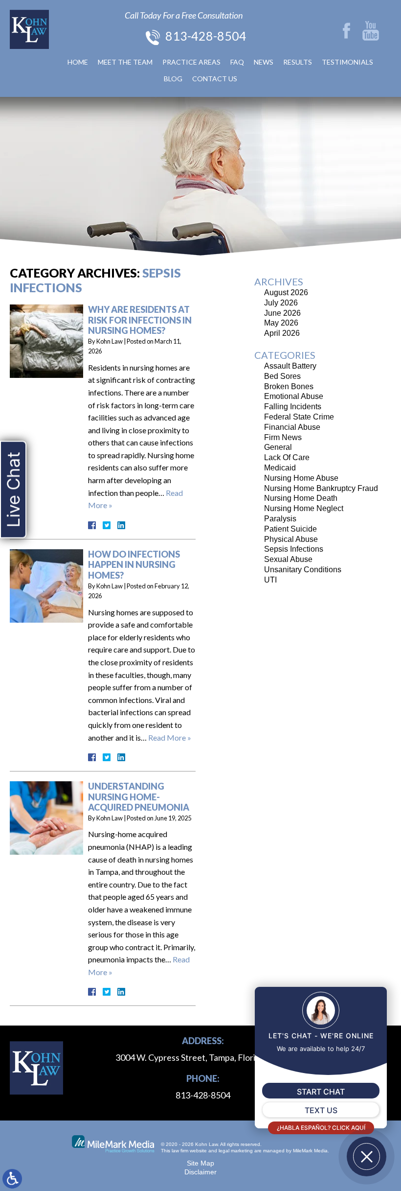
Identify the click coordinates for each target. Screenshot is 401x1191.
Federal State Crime (299, 417)
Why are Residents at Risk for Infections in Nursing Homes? (140, 320)
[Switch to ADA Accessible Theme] (12, 1179)
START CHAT (321, 1092)
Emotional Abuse (293, 396)
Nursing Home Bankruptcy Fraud (321, 488)
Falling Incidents (292, 406)
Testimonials (347, 62)
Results (297, 62)
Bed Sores (282, 376)
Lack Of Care (287, 457)
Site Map (200, 1163)
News (263, 62)
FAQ (237, 62)
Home (77, 62)
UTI (270, 580)
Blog (173, 78)
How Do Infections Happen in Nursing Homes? (134, 565)
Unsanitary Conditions (302, 569)
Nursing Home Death (300, 498)
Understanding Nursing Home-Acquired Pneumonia (138, 797)
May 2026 (281, 323)
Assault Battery (290, 366)
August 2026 (286, 292)
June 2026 (282, 313)
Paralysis (280, 518)
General (278, 447)
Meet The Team (125, 62)
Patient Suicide (290, 529)
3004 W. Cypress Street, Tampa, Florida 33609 (202, 1057)
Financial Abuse (292, 427)
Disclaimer (200, 1172)
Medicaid (280, 468)
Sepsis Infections (293, 549)
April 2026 (282, 333)
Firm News (283, 437)
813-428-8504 (205, 35)
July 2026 (281, 303)
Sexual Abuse (288, 559)
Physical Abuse (291, 539)
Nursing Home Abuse (301, 478)
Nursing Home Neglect (303, 508)
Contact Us (214, 78)
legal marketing (236, 1150)
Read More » (169, 737)
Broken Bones (288, 386)
